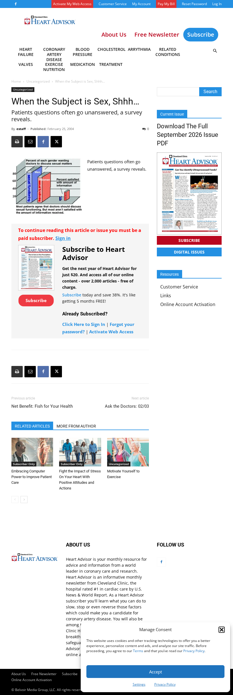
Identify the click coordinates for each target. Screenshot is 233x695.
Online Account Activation (187, 304)
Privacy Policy (194, 650)
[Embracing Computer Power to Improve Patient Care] (32, 452)
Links (165, 295)
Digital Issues (189, 252)
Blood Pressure (82, 52)
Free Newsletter (44, 673)
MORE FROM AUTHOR (76, 426)
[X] (56, 141)
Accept (155, 672)
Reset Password (194, 3)
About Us (18, 673)
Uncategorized (38, 81)
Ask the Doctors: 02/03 (127, 406)
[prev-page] (14, 499)
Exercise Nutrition (54, 67)
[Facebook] (15, 4)
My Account (141, 3)
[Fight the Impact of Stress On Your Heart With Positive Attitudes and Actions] (80, 452)
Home (16, 81)
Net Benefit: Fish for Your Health (42, 406)
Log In (217, 3)
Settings (139, 684)
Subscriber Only (24, 464)
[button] (221, 630)
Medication (82, 64)
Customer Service (113, 3)
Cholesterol (111, 49)
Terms (138, 650)
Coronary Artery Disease (54, 53)
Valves (25, 64)
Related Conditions (167, 52)
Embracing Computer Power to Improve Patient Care (31, 477)
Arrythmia (139, 49)
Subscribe (200, 34)
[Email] (30, 141)
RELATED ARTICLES (32, 426)
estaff (21, 129)
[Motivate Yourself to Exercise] (128, 452)
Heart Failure (26, 52)
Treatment (110, 64)
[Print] (17, 141)
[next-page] (24, 499)
